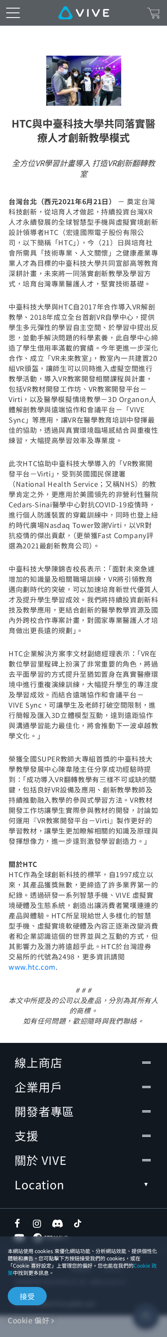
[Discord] (57, 1223)
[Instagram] (37, 1223)
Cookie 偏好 (28, 1320)
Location (39, 1184)
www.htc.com (32, 967)
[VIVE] (83, 12)
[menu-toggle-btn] (13, 13)
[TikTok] (77, 1223)
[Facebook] (19, 1223)
